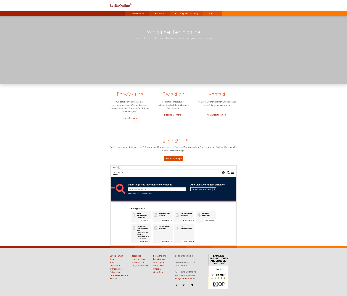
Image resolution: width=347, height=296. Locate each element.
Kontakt (212, 13)
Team (112, 259)
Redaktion (159, 13)
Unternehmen (137, 13)
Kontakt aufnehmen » (217, 114)
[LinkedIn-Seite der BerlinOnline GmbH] (184, 285)
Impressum (115, 265)
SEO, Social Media (140, 265)
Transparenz (116, 268)
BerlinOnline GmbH (120, 5)
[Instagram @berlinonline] (176, 285)
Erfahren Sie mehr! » (130, 118)
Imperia (157, 268)
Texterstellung (139, 259)
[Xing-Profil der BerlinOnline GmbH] (192, 285)
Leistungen (158, 262)
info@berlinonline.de (185, 278)
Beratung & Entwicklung (186, 13)
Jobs (112, 262)
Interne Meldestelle (119, 275)
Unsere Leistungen (173, 158)
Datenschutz (116, 272)
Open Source (159, 272)
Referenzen (158, 265)
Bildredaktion (138, 262)
